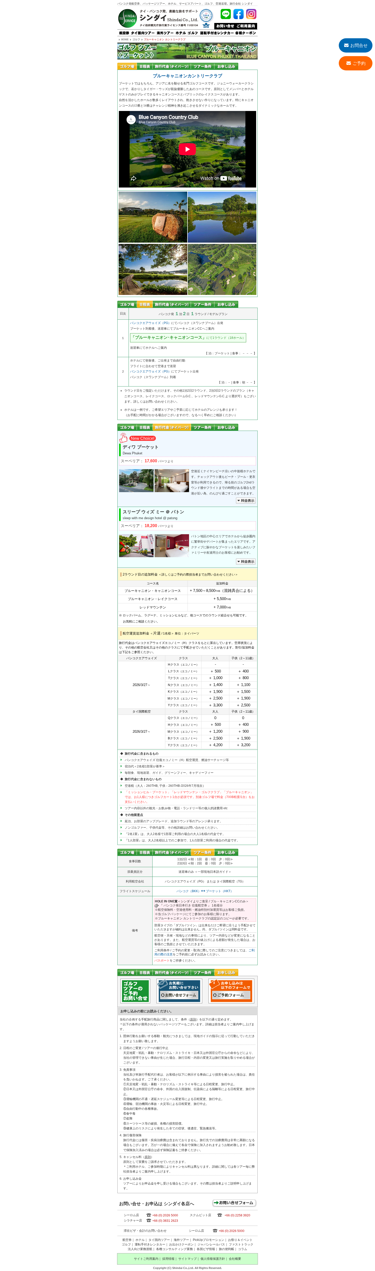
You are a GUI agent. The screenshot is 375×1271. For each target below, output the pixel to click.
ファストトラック (241, 1244)
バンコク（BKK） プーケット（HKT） (205, 891)
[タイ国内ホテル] (180, 31)
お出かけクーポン (181, 1244)
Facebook (238, 14)
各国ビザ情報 (206, 1249)
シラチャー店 (133, 1220)
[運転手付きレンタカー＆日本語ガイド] (216, 31)
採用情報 (168, 1259)
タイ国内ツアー (159, 1240)
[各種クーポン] (245, 31)
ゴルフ (136, 39)
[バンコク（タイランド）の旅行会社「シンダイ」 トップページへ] (128, 27)
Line (226, 14)
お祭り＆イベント (240, 1240)
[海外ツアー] (165, 31)
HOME (125, 39)
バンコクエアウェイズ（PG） (150, 323)
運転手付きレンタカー (150, 1244)
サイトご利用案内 (146, 1259)
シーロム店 (131, 1215)
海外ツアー (181, 1240)
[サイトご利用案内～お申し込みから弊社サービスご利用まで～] (246, 25)
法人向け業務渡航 (140, 1249)
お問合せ (359, 45)
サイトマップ (187, 1259)
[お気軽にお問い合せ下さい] (224, 25)
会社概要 (235, 1259)
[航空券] (124, 31)
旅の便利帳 (226, 1249)
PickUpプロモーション (208, 1240)
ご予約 (359, 63)
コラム (242, 1249)
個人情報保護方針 (213, 1259)
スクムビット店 (200, 1215)
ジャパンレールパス (211, 1244)
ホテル (140, 1240)
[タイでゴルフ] (193, 31)
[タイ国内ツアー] (143, 31)
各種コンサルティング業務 (174, 1249)
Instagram (251, 14)
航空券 (127, 1240)
